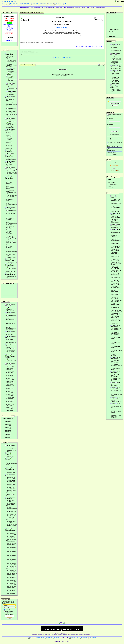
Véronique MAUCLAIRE (114, 209)
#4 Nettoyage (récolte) (12, 252)
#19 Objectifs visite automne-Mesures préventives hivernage (11, 216)
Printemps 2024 (10, 366)
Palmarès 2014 (8, 430)
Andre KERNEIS (115, 81)
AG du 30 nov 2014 (11, 483)
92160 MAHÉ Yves (116, 362)
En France (112, 163)
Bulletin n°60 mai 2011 (11, 581)
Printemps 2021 (10, 371)
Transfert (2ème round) (12, 524)
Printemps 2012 (10, 394)
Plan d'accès (8, 123)
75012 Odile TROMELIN (114, 236)
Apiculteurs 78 (114, 384)
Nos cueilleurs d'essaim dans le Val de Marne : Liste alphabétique (116, 416)
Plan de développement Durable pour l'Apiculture (11, 328)
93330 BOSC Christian (117, 352)
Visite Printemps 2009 (11, 510)
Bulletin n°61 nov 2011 (11, 580)
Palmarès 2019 (8, 422)
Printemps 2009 (10, 404)
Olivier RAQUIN (115, 307)
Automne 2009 (10, 401)
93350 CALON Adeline (117, 227)
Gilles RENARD (115, 309)
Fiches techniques (9, 208)
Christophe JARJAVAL (117, 281)
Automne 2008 (10, 407)
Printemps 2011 (10, 397)
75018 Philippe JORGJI (117, 242)
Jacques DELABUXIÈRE (114, 75)
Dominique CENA (116, 200)
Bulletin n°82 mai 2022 (11, 544)
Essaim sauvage (10, 127)
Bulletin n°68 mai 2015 (11, 570)
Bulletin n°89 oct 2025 (11, 533)
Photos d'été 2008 (11, 515)
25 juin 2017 (9, 135)
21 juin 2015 (9, 138)
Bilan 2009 (9, 507)
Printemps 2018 (10, 378)
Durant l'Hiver (10, 92)
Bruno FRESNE (115, 274)
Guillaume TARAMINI (116, 314)
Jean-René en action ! (12, 262)
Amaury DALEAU (116, 262)
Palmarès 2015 (8, 428)
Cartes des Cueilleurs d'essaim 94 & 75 (116, 412)
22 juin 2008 (9, 146)
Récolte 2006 (10, 527)
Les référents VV (10, 110)
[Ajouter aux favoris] (114, 153)
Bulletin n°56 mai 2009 (11, 587)
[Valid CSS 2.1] (91, 637)
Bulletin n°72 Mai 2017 (11, 563)
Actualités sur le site (114, 187)
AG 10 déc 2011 (10, 487)
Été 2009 (9, 402)
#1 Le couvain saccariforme (9, 180)
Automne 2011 (10, 395)
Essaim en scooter (9, 260)
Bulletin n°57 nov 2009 (11, 586)
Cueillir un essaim (116, 51)
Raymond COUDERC (117, 203)
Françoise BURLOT (116, 255)
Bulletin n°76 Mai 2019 (11, 555)
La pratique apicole (10, 54)
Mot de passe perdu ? (114, 134)
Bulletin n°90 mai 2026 (11, 531)
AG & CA (11, 475)
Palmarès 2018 (8, 424)
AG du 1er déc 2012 (11, 486)
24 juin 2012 (9, 141)
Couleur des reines (11, 213)
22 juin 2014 (9, 139)
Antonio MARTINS (116, 295)
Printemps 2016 (10, 382)
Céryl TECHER (115, 316)
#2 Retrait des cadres (11, 255)
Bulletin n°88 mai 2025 (11, 534)
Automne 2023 (10, 368)
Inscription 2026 (8, 420)
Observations (11, 71)
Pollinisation (114, 47)
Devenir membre (114, 138)
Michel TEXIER (115, 317)
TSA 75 (112, 214)
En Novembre (10, 85)
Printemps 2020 (10, 374)
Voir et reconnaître (116, 89)
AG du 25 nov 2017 (11, 480)
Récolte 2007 (10, 522)
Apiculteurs (113, 230)
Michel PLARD (115, 306)
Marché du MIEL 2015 (117, 63)
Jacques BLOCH (115, 249)
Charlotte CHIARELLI (116, 202)
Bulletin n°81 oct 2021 (11, 546)
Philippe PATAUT (115, 303)
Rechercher (114, 105)
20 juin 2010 (9, 144)
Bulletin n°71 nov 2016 (11, 564)
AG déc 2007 (10, 408)
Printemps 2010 (10, 400)
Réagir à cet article (62, 69)
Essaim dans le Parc (11, 159)
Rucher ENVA (8, 151)
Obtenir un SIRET (11, 319)
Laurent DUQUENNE (116, 270)
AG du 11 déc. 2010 (11, 488)
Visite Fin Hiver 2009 (11, 511)
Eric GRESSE (115, 278)
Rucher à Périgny (9, 162)
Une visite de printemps (9, 57)
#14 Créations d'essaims (9, 229)
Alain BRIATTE (115, 252)
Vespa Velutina (8, 97)
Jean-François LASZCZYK (114, 290)
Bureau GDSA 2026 (11, 340)
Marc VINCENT (115, 211)
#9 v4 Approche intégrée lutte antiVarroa (11, 242)
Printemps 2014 (10, 388)
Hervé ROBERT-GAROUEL (115, 220)
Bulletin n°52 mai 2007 (11, 593)
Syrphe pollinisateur (116, 50)
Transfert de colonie (11, 60)
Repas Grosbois (9, 130)
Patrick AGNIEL (115, 243)
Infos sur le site (113, 184)
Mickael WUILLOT (116, 323)
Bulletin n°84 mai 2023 (11, 541)
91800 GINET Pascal (116, 378)
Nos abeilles (9, 466)
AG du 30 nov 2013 (11, 484)
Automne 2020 (10, 372)
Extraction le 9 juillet (11, 170)
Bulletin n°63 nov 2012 (11, 577)
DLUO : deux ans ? (116, 59)
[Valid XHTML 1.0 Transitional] (36, 637)
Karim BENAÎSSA (116, 246)
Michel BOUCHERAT (116, 217)
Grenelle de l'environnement (9, 325)
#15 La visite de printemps (10, 227)
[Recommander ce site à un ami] (116, 153)
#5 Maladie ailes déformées (10, 191)
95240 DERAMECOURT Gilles (116, 401)
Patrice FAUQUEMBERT (115, 205)
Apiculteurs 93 (114, 326)
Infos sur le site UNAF (114, 181)
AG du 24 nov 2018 (11, 478)
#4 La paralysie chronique (10, 188)
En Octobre (9, 77)
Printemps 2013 (10, 391)
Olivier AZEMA (115, 244)
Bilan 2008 (9, 512)
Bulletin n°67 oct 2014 (11, 571)
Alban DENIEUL (115, 268)
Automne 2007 (10, 410)
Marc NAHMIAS (115, 301)
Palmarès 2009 (8, 434)
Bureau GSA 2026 (11, 348)
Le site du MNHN (10, 107)
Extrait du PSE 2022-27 (11, 360)
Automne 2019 (10, 375)
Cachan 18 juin (10, 334)
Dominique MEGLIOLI (117, 300)
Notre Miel (113, 55)
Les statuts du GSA (11, 353)
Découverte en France (12, 114)
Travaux (9, 74)
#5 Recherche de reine (12, 251)
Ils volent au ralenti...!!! (117, 49)
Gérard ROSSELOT (116, 310)
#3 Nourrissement (11, 254)
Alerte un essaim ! (11, 153)
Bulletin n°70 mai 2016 (11, 566)
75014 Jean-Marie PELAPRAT (115, 239)
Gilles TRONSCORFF (117, 319)
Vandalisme (9, 165)
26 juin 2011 (9, 142)
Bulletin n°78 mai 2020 (11, 551)
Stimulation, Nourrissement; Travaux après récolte (11, 65)
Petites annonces (11, 269)
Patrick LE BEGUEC (116, 293)
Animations (8, 332)
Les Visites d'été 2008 (11, 517)
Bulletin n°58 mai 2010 (11, 584)
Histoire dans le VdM (10, 274)
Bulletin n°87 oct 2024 (11, 536)
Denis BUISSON (115, 253)
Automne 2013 (10, 389)
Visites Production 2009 (12, 508)
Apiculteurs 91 (114, 372)
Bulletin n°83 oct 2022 (11, 543)
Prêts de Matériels (10, 351)
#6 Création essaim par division (10, 249)
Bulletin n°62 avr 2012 (11, 579)
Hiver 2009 (9, 405)
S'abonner (7, 609)
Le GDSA (10, 337)
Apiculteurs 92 (114, 358)
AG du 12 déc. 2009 (11, 490)
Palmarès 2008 (8, 436)
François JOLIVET (116, 283)
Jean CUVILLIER (115, 260)
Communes (113, 404)
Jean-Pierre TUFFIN (116, 320)
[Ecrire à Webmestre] (112, 153)
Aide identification (10, 112)
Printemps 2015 (10, 385)
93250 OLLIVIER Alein (117, 348)
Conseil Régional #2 (11, 472)
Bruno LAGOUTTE (116, 286)
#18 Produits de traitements (10, 219)
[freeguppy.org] (57, 637)
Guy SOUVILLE (115, 78)
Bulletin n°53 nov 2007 (11, 592)
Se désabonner (9, 611)
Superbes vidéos (115, 45)
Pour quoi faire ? (10, 339)
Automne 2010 (10, 398)
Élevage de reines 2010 (116, 66)
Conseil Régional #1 (11, 471)
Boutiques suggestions (11, 268)
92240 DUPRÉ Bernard (117, 364)
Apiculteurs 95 (114, 398)
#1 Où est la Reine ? (11, 257)
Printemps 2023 (10, 369)
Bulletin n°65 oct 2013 (11, 574)
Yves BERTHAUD (116, 199)
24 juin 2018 (9, 133)
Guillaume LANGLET (116, 287)
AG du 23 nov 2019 (11, 477)
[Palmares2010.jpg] (62, 27)
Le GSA (10, 345)
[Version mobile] (117, 153)
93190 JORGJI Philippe (117, 345)
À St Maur (117, 163)
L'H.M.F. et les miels (116, 58)
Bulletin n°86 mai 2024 (11, 537)
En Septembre (10, 69)
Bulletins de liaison (10, 530)
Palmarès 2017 (8, 425)
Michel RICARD (115, 83)
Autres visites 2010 (11, 503)
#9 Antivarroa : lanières (12, 198)
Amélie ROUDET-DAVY (117, 311)
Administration (9, 313)
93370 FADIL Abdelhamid (114, 355)
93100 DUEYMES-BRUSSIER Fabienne (115, 333)
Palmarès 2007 (8, 437)
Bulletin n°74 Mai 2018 (11, 559)
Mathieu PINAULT (116, 304)
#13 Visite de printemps (9, 232)
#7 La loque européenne (9, 247)
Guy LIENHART (115, 294)
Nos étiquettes (115, 56)
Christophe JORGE (116, 284)
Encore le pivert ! (10, 126)
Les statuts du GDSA (11, 342)
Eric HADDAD (115, 280)
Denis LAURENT (115, 291)
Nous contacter (10, 310)
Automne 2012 (10, 392)
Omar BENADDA (115, 247)
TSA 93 (112, 226)
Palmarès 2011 (8, 431)
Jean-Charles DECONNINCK (114, 267)
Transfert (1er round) (11, 525)
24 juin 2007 (9, 148)
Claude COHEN (115, 259)
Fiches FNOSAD (9, 178)
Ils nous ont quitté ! (115, 71)
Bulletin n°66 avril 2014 (12, 573)
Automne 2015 (10, 384)
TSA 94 (112, 197)
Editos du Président (10, 365)
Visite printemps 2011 (11, 500)
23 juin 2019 (9, 132)
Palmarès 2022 (8, 421)
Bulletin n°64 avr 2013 (11, 576)
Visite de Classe (10, 124)
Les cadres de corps (11, 448)
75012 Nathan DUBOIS (117, 234)
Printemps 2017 (10, 379)
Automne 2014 (10, 387)
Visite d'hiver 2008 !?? (11, 521)
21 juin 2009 (9, 145)
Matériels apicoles (9, 265)
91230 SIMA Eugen (116, 376)
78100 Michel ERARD (116, 385)
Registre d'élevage (11, 323)
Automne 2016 (10, 381)
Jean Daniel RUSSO (116, 313)
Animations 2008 (10, 456)
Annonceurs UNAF (11, 271)
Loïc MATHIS (115, 297)
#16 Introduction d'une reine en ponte (11, 224)
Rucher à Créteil (9, 156)
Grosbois (7, 120)
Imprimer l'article (67, 57)
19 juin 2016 (9, 136)
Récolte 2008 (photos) (12, 514)
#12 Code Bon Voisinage (9, 234)
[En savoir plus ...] (74, 637)
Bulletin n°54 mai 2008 (11, 590)
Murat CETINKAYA (116, 256)
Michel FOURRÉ (115, 273)
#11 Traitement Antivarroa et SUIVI (10, 237)
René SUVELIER (116, 80)
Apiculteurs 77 (114, 388)
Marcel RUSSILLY (116, 77)
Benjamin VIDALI (115, 322)
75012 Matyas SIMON (117, 232)
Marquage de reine (11, 58)
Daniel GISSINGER (116, 277)
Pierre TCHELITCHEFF (115, 222)
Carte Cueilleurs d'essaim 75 (115, 409)
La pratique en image (116, 68)
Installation (9, 158)
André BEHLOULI (116, 216)
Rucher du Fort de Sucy (11, 169)
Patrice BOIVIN (115, 250)
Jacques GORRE (116, 207)
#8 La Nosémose (10, 196)
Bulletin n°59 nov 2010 (11, 583)
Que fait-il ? (9, 347)
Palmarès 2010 (8, 433)
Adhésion (7, 306)
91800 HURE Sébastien (114, 380)
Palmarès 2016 (8, 427)
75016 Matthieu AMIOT (117, 240)
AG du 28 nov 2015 (11, 481)
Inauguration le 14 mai (12, 173)
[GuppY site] (48, 637)
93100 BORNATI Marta (117, 328)
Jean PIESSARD (115, 73)
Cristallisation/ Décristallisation (114, 62)
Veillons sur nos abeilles (114, 87)
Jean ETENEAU (115, 271)
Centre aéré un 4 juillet (12, 172)
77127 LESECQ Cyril (116, 390)
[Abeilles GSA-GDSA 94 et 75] (9, 1)
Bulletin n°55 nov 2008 (11, 589)
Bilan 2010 (9, 501)
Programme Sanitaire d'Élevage (10, 357)
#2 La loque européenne (9, 183)
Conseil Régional (9, 469)
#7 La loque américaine (12, 195)
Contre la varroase (11, 361)
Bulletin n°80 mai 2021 (11, 547)
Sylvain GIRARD (115, 276)
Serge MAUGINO (116, 298)
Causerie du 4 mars (11, 111)
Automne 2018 (10, 376)
